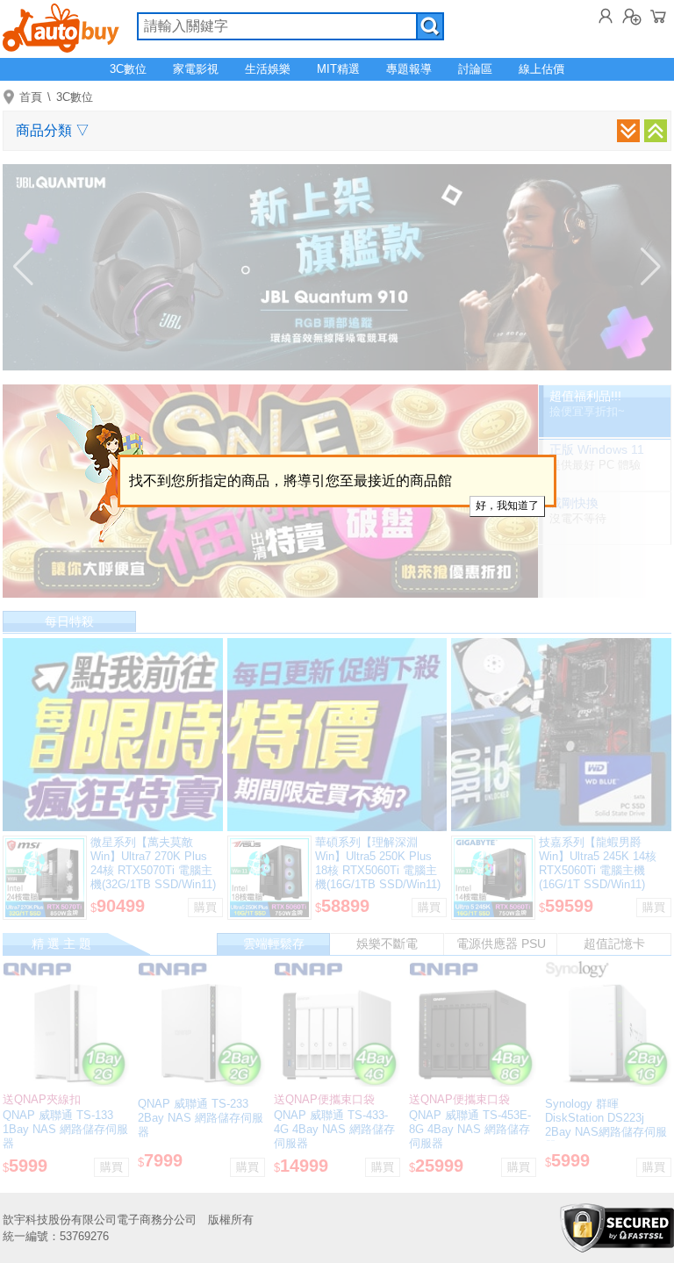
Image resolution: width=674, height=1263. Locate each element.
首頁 (30, 97)
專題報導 (409, 68)
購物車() (658, 15)
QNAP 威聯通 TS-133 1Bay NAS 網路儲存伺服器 (65, 1129)
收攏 (655, 130)
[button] (23, 267)
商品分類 (53, 130)
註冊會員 (631, 15)
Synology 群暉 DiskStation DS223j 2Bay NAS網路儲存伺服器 (606, 1124)
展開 (628, 130)
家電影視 (196, 68)
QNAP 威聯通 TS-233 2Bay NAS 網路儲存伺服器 (200, 1117)
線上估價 (541, 68)
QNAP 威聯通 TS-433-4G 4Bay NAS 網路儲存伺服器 (334, 1129)
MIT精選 (338, 68)
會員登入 (605, 15)
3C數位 (128, 68)
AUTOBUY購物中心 (61, 26)
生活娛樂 (267, 68)
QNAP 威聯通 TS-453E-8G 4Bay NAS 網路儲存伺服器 (470, 1129)
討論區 (475, 68)
